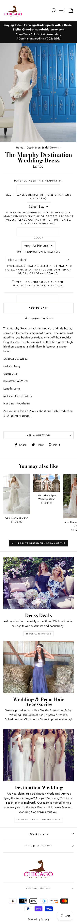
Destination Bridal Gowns (43, 147)
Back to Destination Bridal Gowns (41, 543)
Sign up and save (38, 846)
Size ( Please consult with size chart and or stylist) (38, 196)
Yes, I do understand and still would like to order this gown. (39, 283)
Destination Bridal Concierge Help (38, 819)
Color (38, 237)
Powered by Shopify (38, 919)
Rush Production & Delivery (38, 251)
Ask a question (38, 435)
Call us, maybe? (38, 888)
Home (19, 147)
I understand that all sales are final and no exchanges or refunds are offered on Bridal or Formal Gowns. (38, 269)
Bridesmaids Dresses (38, 633)
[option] (38, 32)
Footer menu (38, 833)
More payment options (38, 318)
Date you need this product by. (38, 180)
